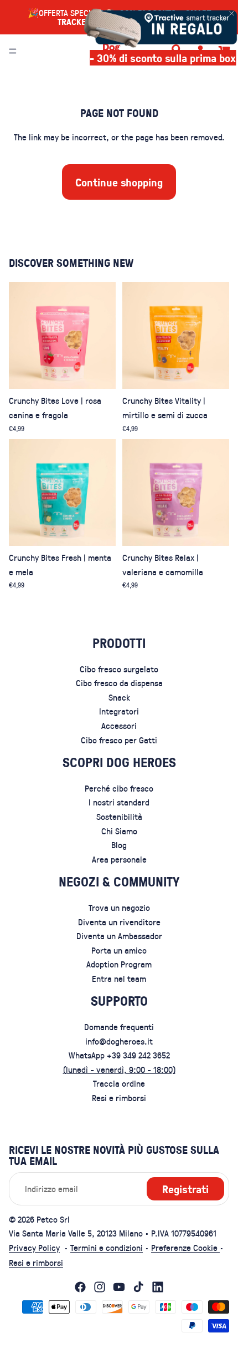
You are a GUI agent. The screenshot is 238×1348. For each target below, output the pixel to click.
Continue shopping (119, 182)
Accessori (119, 725)
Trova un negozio (119, 907)
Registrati (185, 1189)
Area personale (119, 859)
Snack (119, 697)
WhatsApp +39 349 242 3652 (119, 1055)
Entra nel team (119, 978)
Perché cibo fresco (119, 788)
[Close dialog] (231, 13)
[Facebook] (80, 1287)
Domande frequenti (119, 1026)
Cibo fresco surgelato (119, 669)
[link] (158, 27)
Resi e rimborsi (119, 1097)
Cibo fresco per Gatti (119, 740)
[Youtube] (119, 1287)
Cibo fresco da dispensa (119, 682)
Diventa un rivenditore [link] (119, 922)
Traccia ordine (119, 1083)
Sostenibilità (119, 816)
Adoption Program (119, 964)
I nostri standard (119, 802)
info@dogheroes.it (119, 1041)
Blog (119, 844)
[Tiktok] (138, 1287)
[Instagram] (99, 1287)
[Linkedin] (157, 1287)
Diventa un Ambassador (119, 935)
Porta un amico (119, 950)
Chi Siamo (119, 831)
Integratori (119, 711)
